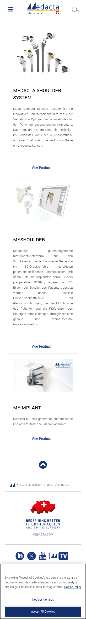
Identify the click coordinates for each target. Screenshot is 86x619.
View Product (41, 167)
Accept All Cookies (43, 611)
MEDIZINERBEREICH (30, 485)
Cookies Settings (43, 599)
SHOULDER (64, 485)
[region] (43, 591)
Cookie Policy (72, 587)
